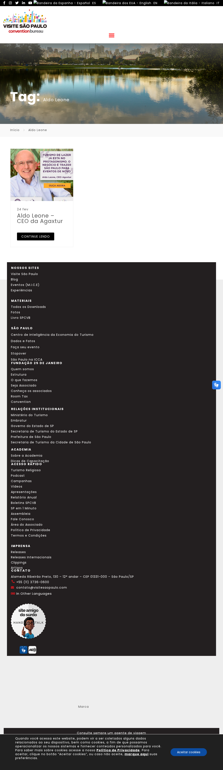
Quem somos (22, 369)
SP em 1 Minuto (24, 508)
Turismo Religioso (26, 470)
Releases (18, 552)
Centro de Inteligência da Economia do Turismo (52, 335)
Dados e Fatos (23, 341)
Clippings (19, 562)
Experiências (21, 290)
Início (15, 130)
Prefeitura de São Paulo (31, 437)
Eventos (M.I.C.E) (25, 285)
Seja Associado (24, 385)
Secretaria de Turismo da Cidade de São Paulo (51, 442)
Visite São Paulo (24, 274)
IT (218, 3)
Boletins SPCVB (23, 503)
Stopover (18, 353)
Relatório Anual (24, 497)
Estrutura (19, 374)
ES (93, 3)
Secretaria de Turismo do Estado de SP (44, 431)
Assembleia (20, 514)
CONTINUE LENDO (35, 236)
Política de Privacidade (30, 530)
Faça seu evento (25, 347)
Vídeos (16, 486)
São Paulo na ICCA (26, 359)
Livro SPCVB (20, 318)
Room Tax (19, 396)
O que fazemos (24, 380)
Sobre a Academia (26, 455)
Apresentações (24, 492)
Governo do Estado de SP (32, 426)
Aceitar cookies (188, 752)
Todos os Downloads (28, 307)
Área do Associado (27, 524)
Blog (14, 279)
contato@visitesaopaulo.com (41, 587)
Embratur (19, 420)
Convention (21, 402)
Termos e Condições (29, 535)
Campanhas (21, 481)
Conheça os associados (31, 391)
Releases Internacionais (31, 557)
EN (154, 3)
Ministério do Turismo (29, 415)
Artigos (17, 568)
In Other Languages (34, 593)
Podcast (18, 475)
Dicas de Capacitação (30, 461)
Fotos (15, 312)
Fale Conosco (22, 519)
